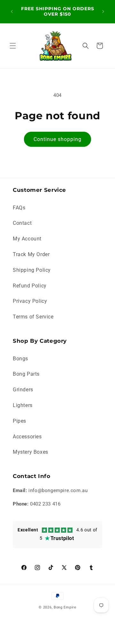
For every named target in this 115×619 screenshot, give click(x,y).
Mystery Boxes (30, 452)
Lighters (23, 405)
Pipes (19, 421)
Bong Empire (65, 607)
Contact (22, 223)
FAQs (19, 208)
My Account (27, 239)
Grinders (23, 390)
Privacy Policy (30, 301)
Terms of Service (33, 317)
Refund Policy (30, 286)
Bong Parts (26, 374)
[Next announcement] (103, 11)
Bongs (20, 359)
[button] (13, 46)
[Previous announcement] (12, 11)
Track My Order (31, 254)
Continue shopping (57, 139)
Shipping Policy (32, 270)
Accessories (27, 437)
